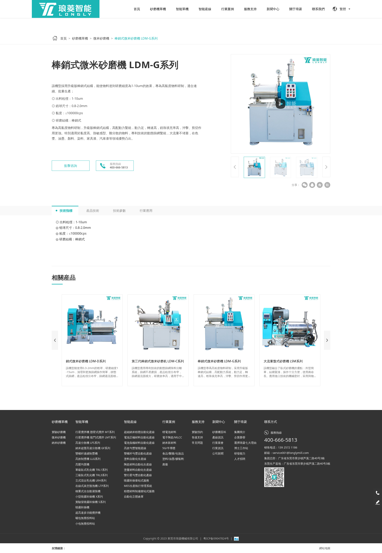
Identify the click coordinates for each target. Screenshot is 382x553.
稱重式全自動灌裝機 (87, 491)
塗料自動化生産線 (135, 459)
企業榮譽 (239, 437)
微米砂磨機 (101, 38)
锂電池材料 (169, 432)
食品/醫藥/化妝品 (173, 453)
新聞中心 (273, 9)
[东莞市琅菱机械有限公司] (65, 9)
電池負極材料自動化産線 (139, 443)
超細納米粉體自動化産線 (139, 432)
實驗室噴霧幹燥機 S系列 (90, 502)
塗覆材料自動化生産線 (138, 470)
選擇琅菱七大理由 (245, 443)
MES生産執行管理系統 (138, 486)
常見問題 (197, 443)
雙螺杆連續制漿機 (86, 453)
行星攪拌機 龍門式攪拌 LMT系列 (95, 437)
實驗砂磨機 (59, 432)
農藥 (165, 464)
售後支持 (197, 437)
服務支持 (250, 9)
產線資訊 (217, 437)
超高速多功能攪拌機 (87, 512)
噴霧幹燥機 (82, 507)
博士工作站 (241, 448)
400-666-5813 (280, 439)
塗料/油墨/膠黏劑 (173, 459)
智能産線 (205, 9)
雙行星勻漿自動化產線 (138, 475)
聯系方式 (270, 422)
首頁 (137, 9)
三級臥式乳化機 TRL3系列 (91, 475)
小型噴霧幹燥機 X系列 (89, 496)
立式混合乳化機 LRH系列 (90, 480)
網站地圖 (324, 548)
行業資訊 (217, 448)
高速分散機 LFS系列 (87, 443)
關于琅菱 (295, 9)
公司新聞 (217, 453)
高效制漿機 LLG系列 (87, 459)
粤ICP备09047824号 (216, 538)
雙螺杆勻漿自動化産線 (138, 453)
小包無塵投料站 (85, 523)
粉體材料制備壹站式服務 (139, 491)
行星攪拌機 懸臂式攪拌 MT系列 (95, 432)
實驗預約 (197, 432)
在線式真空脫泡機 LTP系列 (92, 486)
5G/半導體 (168, 448)
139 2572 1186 (287, 447)
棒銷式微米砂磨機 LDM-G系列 (136, 38)
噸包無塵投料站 (85, 518)
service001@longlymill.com (291, 453)
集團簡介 (239, 432)
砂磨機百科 (219, 432)
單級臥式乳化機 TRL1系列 (91, 470)
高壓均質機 (82, 464)
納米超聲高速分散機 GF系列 (92, 448)
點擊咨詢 (70, 165)
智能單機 (182, 9)
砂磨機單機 (158, 9)
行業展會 (217, 443)
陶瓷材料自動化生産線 (138, 464)
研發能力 (239, 453)
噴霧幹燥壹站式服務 (136, 480)
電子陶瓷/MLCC (172, 437)
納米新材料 (169, 443)
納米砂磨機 (59, 443)
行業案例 (227, 9)
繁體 (343, 9)
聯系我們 (318, 9)
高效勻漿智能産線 (135, 448)
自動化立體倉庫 (133, 496)
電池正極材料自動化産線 (139, 437)
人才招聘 (239, 459)
